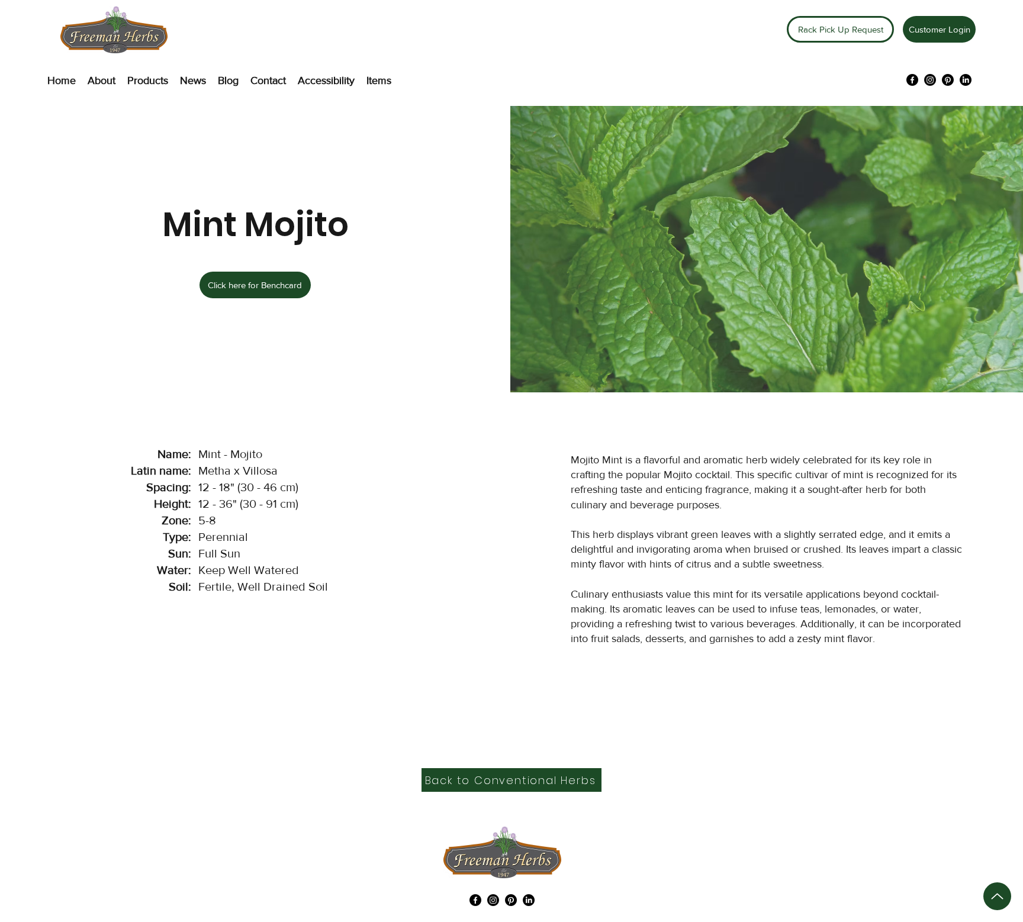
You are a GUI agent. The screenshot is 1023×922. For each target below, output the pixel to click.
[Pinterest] (948, 80)
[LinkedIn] (965, 80)
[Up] (997, 896)
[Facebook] (912, 80)
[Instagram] (930, 80)
